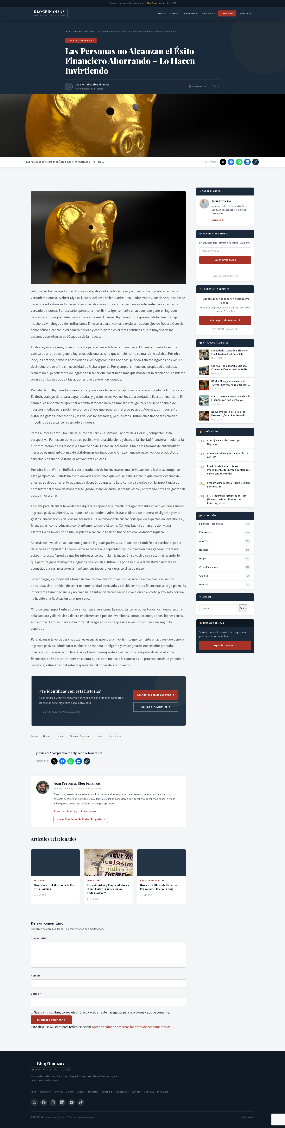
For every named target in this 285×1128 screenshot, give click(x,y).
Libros (174, 13)
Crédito (70, 1092)
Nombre (36, 976)
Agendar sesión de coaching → (155, 695)
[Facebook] (43, 1102)
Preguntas (190, 13)
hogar (100, 736)
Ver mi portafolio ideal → (225, 320)
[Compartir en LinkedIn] (247, 162)
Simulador (245, 13)
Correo (36, 994)
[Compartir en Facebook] (231, 162)
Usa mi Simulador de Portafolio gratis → (80, 819)
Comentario (39, 938)
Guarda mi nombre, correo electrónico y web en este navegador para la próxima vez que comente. (102, 1012)
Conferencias (88, 811)
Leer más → (217, 220)
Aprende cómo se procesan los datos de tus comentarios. (131, 1027)
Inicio (161, 13)
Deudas (81, 1092)
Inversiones (115, 736)
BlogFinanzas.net (156, 3)
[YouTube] (71, 1102)
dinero (60, 736)
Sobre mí (59, 811)
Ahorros (46, 736)
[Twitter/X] (34, 1102)
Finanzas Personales (84, 31)
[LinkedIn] (62, 1102)
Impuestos (93, 1092)
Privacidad (208, 13)
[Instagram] (52, 1102)
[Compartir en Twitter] (223, 162)
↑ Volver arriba (247, 1117)
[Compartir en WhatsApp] (239, 162)
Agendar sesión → (225, 645)
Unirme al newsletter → (155, 707)
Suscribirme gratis (225, 260)
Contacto (149, 1092)
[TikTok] (80, 1102)
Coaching (227, 13)
